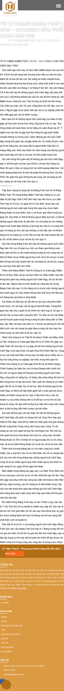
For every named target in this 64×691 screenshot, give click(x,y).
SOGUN (4, 638)
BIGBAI (4, 617)
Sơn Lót (4, 643)
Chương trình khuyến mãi (11, 625)
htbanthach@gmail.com (14, 674)
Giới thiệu (5, 602)
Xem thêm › (22, 588)
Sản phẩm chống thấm (10, 634)
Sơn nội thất (6, 651)
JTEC (3, 630)
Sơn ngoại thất (7, 647)
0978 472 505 (9, 670)
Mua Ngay (10, 554)
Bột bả (4, 621)
